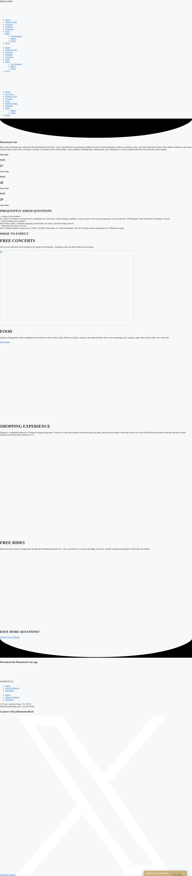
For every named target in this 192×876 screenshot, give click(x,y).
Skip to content (6, 1)
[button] (10, 637)
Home (7, 20)
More (7, 34)
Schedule (9, 27)
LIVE (7, 43)
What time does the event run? (13, 226)
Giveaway (9, 29)
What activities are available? (13, 221)
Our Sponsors (16, 36)
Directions (9, 690)
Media (13, 38)
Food (7, 31)
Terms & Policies (12, 688)
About (13, 41)
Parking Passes (11, 103)
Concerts (9, 24)
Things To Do (11, 22)
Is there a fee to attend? (10, 216)
